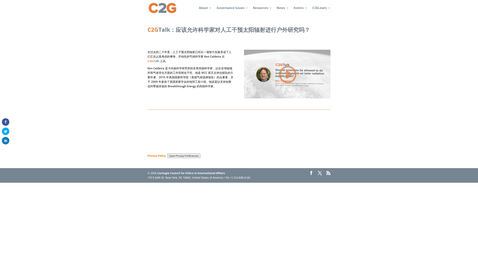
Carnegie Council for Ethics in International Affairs (191, 173)
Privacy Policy (157, 155)
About (203, 8)
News (281, 8)
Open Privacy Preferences (184, 155)
